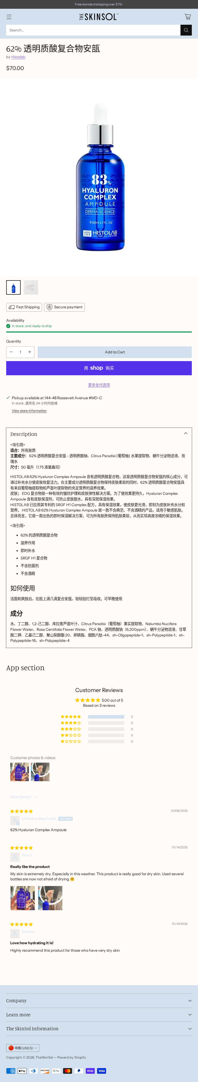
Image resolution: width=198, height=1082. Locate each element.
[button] (71, 717)
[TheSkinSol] (99, 17)
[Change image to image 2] (31, 287)
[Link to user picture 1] (22, 898)
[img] (21, 811)
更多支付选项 (99, 385)
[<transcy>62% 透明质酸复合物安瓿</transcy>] (99, 177)
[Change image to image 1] (13, 287)
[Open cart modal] (187, 16)
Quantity (13, 341)
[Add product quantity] (29, 352)
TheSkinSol (44, 1057)
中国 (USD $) (24, 1048)
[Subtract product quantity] (11, 352)
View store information (29, 411)
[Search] (186, 30)
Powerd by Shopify (71, 1057)
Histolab (18, 57)
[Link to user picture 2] (50, 898)
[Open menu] (9, 16)
